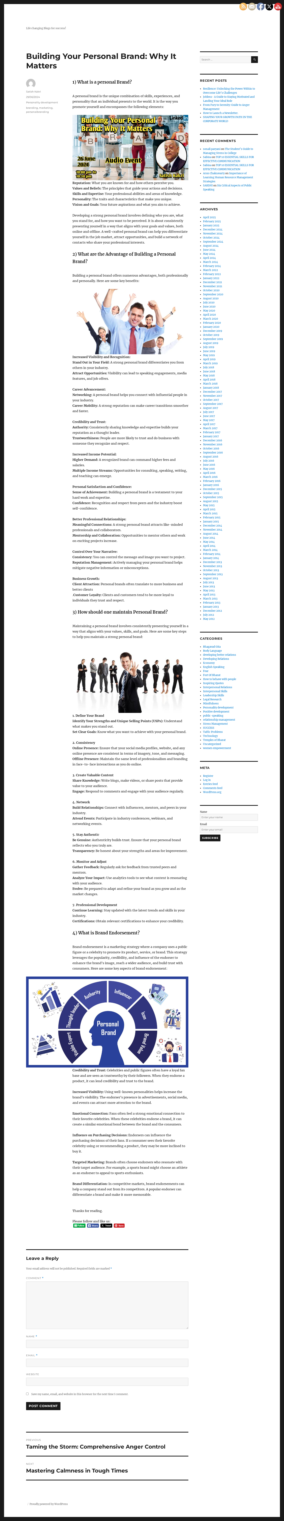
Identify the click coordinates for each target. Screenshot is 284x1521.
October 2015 (211, 493)
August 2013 (210, 578)
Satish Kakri (33, 91)
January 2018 (211, 387)
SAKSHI (208, 185)
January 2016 (211, 485)
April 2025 (209, 217)
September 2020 (213, 294)
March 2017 (210, 428)
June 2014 (209, 537)
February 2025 (212, 221)
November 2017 (212, 395)
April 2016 (209, 473)
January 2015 (211, 521)
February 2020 (212, 322)
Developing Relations (216, 659)
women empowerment (217, 748)
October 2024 (211, 237)
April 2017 (209, 424)
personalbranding (37, 111)
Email (32, 1355)
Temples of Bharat (214, 740)
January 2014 (211, 558)
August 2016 (210, 456)
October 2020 (211, 290)
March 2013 (210, 598)
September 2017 (213, 404)
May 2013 (208, 590)
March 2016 (210, 477)
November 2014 (212, 529)
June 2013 (209, 586)
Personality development (42, 102)
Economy (209, 663)
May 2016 (209, 468)
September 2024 (213, 241)
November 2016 (212, 444)
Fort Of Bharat (211, 675)
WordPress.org (212, 792)
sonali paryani (211, 149)
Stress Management (215, 723)
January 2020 (211, 327)
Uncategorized (212, 744)
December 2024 (212, 229)
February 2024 (212, 266)
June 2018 (209, 371)
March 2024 (210, 262)
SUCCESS (208, 728)
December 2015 (212, 489)
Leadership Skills (213, 695)
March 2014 (210, 550)
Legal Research (212, 699)
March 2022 (210, 270)
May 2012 (209, 619)
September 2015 (213, 497)
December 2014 (212, 525)
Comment (35, 1278)
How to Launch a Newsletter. (220, 113)
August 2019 (210, 343)
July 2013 (208, 582)
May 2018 (209, 375)
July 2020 (208, 302)
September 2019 (213, 339)
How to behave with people (219, 679)
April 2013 (209, 594)
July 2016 (208, 460)
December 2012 (212, 610)
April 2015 (209, 509)
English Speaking (213, 667)
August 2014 (210, 533)
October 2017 (211, 400)
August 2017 (210, 408)
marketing (46, 107)
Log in (207, 780)
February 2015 (211, 517)
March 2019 (210, 363)
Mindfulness (211, 703)
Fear (205, 671)
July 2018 (208, 367)
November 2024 (213, 233)
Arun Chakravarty (214, 173)
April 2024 (209, 258)
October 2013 (211, 570)
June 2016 (209, 464)
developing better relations (219, 654)
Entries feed (210, 784)
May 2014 (209, 542)
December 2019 (212, 331)
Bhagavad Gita (212, 646)
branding (32, 107)
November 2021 (212, 286)
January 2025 (211, 225)
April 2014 (209, 546)
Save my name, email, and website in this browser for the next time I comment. (79, 1394)
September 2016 (213, 452)
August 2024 (211, 245)
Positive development (216, 711)
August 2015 (210, 501)
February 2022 (212, 274)
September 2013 (213, 574)
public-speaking (213, 715)
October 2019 (211, 335)
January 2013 (211, 606)
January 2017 (211, 436)
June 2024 (209, 249)
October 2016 (211, 448)
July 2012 (208, 615)
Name (31, 1336)
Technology (210, 736)
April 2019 (209, 359)
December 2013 (212, 562)
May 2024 (209, 254)
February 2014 (211, 554)
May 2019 (209, 355)
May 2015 (209, 505)
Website (32, 1374)
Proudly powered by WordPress (49, 1504)
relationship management (219, 719)
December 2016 (212, 440)
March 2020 (210, 318)
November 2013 (212, 566)
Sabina (207, 157)
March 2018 (210, 383)
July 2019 (208, 347)
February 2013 (211, 602)
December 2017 (212, 391)
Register (208, 776)
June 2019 (209, 351)
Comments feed (212, 788)
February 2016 (212, 481)
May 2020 (209, 310)
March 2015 (210, 513)
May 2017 (209, 420)
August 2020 (211, 298)
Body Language (212, 650)
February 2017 (211, 432)
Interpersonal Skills (215, 691)
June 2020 (209, 306)
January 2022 (211, 278)
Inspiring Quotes (213, 683)
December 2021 (212, 282)
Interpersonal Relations (217, 687)
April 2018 (209, 379)
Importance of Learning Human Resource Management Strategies (228, 177)
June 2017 (209, 416)
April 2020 (209, 314)
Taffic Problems (213, 732)
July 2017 (208, 412)
